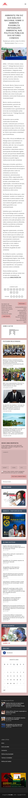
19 (14, 679)
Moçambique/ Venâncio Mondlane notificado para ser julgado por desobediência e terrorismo (12, 599)
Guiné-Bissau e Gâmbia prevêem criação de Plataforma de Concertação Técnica (13, 582)
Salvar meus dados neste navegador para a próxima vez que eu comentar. (13, 472)
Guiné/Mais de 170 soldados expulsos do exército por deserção (13, 561)
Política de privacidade (7, 754)
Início (2, 743)
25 (10, 683)
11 (10, 676)
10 (7, 676)
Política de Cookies (6, 761)
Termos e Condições (6, 757)
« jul (4, 690)
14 (20, 676)
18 (10, 679)
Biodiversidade (9, 43)
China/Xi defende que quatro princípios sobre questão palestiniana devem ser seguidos (13, 575)
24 (7, 683)
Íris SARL (11, 794)
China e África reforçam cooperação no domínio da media (13, 554)
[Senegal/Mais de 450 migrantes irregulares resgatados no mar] (3, 725)
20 (17, 679)
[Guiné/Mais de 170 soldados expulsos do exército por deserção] (3, 719)
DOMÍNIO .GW (6, 643)
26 (14, 683)
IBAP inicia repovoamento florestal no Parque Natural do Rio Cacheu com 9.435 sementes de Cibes (13, 384)
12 (14, 676)
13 (17, 676)
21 (20, 679)
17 (7, 679)
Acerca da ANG (5, 746)
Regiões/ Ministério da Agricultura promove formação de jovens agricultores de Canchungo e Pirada (14, 547)
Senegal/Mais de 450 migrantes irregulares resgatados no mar (11, 567)
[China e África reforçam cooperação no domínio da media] (3, 712)
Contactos (4, 750)
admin (12, 41)
